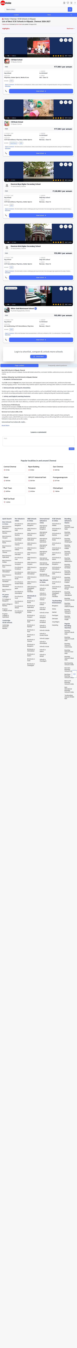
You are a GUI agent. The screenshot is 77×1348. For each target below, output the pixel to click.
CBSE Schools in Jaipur (31, 568)
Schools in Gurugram (43, 616)
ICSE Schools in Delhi (56, 573)
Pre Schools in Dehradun (19, 553)
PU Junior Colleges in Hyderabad (5, 615)
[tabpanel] (38, 398)
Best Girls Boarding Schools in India (69, 669)
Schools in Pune (44, 612)
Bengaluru (55, 606)
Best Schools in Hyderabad (6, 556)
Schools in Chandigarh (43, 660)
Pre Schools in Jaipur (19, 587)
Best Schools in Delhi (6, 546)
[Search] (70, 9)
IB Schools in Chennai (31, 640)
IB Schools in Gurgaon (31, 616)
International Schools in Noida (44, 575)
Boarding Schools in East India (69, 651)
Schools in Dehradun (43, 608)
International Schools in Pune (44, 559)
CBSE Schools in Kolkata (31, 548)
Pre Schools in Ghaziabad (19, 573)
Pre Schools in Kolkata (19, 548)
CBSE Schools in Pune (31, 553)
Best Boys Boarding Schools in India (69, 676)
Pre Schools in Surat (19, 597)
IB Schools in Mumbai (31, 626)
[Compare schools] (74, 674)
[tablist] (38, 365)
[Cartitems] (71, 2)
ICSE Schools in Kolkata (56, 524)
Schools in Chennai (43, 599)
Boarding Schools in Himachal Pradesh (67, 580)
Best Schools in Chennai (6, 551)
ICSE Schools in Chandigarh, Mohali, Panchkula (56, 594)
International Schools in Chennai (43, 546)
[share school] (65, 40)
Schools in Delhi (44, 585)
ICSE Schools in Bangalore (56, 563)
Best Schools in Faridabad (6, 580)
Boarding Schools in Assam (67, 533)
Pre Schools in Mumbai (19, 534)
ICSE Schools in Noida (56, 539)
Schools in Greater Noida (44, 634)
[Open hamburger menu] (75, 2)
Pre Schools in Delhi (19, 529)
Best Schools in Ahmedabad (6, 571)
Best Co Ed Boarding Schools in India (69, 682)
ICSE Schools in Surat (56, 582)
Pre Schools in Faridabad (19, 568)
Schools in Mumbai (43, 589)
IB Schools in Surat (31, 659)
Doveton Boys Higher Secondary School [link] (26, 184)
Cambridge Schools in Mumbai (5, 626)
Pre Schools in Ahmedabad (19, 592)
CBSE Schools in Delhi (31, 558)
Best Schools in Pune (6, 566)
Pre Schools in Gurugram (19, 563)
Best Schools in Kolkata (6, 561)
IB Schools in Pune (31, 630)
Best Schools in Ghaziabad (6, 585)
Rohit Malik (19, 24)
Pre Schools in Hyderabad (19, 539)
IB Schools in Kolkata (31, 611)
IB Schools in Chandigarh (31, 664)
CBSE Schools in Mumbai (31, 534)
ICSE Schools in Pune (56, 544)
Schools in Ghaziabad (43, 626)
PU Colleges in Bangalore (6, 600)
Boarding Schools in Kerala (69, 599)
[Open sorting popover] (71, 15)
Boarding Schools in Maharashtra (68, 559)
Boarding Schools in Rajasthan (67, 572)
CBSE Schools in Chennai (31, 544)
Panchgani (55, 615)
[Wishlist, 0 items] (68, 2)
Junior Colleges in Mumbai (7, 605)
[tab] (57, 365)
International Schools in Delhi (44, 563)
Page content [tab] (19, 365)
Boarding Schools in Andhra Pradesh (69, 605)
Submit (72, 449)
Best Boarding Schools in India (69, 664)
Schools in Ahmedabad (43, 642)
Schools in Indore (43, 650)
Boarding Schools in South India (69, 638)
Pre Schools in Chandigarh (19, 611)
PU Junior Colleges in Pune (7, 609)
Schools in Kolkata (43, 603)
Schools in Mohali (43, 655)
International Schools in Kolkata (43, 553)
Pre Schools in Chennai (19, 544)
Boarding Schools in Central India (68, 645)
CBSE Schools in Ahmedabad (31, 573)
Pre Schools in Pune (19, 558)
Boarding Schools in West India (69, 658)
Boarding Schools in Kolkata (67, 546)
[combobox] (36, 9)
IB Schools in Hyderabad (31, 606)
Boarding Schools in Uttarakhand (68, 593)
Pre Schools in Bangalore (19, 524)
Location (16, 15)
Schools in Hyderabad (43, 594)
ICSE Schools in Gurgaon (56, 529)
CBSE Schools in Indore (31, 582)
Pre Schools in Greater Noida (19, 582)
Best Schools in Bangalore (6, 527)
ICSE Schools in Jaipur (56, 553)
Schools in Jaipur (44, 638)
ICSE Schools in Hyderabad (56, 548)
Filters (49, 15)
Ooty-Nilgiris (55, 622)
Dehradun (55, 618)
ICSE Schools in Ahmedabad (56, 568)
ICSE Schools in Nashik (56, 578)
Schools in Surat (44, 646)
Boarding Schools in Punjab (67, 617)
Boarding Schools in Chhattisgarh (68, 540)
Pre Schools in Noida (19, 578)
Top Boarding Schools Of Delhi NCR (69, 697)
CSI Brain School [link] (17, 122)
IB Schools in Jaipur (31, 635)
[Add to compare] (70, 40)
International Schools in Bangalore (43, 527)
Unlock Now (40, 356)
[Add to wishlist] (61, 40)
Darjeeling (55, 625)
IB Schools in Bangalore (31, 645)
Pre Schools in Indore (19, 602)
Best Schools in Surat (6, 575)
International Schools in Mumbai (43, 533)
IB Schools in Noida (31, 601)
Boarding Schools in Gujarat (67, 553)
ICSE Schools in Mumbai (56, 534)
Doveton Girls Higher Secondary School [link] (26, 246)
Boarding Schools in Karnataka (67, 566)
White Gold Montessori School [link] (22, 308)
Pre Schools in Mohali (19, 607)
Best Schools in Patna (6, 590)
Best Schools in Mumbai (6, 532)
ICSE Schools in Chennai (56, 587)
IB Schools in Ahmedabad (31, 650)
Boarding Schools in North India (69, 632)
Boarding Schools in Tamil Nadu (69, 527)
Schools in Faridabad (43, 621)
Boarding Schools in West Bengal (69, 587)
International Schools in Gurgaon (43, 569)
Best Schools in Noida (6, 542)
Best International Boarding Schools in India (69, 690)
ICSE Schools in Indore (56, 558)
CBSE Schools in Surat (31, 578)
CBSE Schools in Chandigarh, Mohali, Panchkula (31, 589)
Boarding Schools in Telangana (68, 611)
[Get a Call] (6, 91)
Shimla (54, 609)
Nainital (54, 612)
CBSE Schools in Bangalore (31, 524)
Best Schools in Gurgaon (6, 537)
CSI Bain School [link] (16, 60)
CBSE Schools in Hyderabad (31, 539)
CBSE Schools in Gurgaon (31, 563)
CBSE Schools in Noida (31, 529)
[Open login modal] (64, 2)
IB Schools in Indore (31, 655)
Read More (5, 425)
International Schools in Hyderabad (43, 540)
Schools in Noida (44, 630)
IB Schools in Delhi (31, 621)
